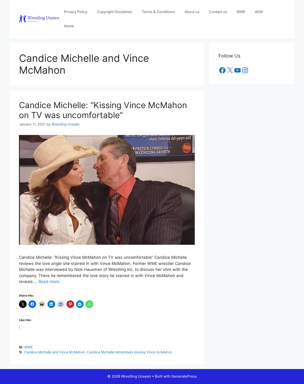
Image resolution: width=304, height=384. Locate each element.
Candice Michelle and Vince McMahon (54, 352)
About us (192, 12)
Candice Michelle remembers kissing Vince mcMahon (129, 352)
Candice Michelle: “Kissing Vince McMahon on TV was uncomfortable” (103, 110)
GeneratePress (184, 376)
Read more (48, 281)
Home (69, 26)
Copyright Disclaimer (114, 12)
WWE (241, 12)
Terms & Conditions (158, 12)
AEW (259, 12)
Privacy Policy (75, 12)
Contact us (218, 12)
